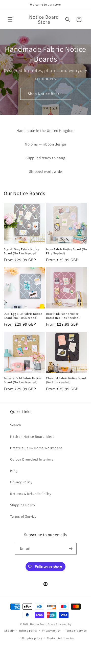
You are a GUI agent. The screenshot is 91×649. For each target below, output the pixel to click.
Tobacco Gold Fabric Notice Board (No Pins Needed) (22, 380)
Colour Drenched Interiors (31, 459)
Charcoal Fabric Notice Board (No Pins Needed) (66, 380)
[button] (10, 19)
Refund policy (28, 630)
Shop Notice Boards (45, 93)
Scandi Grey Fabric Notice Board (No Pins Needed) (21, 251)
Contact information (60, 638)
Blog (13, 470)
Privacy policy (51, 630)
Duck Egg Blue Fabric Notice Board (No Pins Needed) (23, 316)
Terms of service (75, 630)
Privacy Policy (21, 482)
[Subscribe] (70, 549)
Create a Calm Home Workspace (36, 448)
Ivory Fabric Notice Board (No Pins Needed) (66, 251)
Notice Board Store (42, 624)
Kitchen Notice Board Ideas (32, 436)
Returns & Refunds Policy (30, 493)
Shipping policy (31, 638)
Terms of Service (23, 516)
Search (15, 425)
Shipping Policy (22, 505)
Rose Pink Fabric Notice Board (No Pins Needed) (63, 316)
